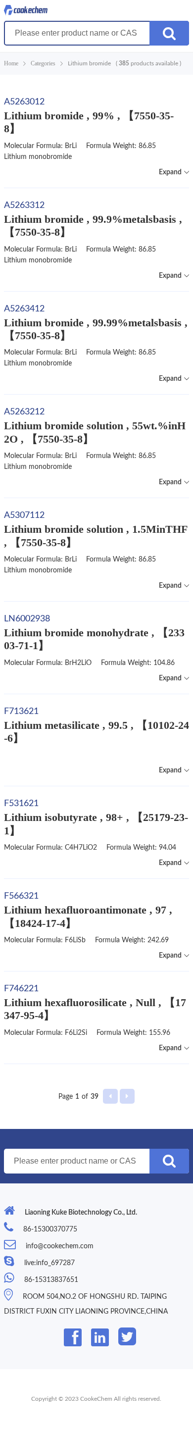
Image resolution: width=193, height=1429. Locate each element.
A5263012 (24, 102)
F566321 (21, 896)
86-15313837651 (51, 1279)
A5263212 (24, 412)
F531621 (21, 803)
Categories (43, 63)
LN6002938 (27, 618)
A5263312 (24, 205)
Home (11, 63)
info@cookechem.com (60, 1246)
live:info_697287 (49, 1263)
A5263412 (24, 309)
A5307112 (24, 515)
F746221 (21, 988)
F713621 (21, 711)
